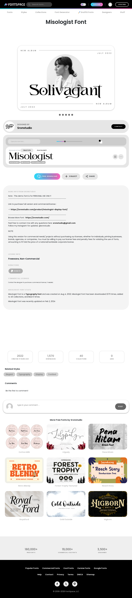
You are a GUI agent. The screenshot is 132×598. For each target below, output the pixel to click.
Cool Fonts (68, 568)
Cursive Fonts (83, 568)
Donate (17, 271)
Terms (70, 574)
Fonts (10, 12)
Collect (73, 176)
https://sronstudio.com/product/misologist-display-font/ (39, 209)
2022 (20, 356)
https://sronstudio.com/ (37, 217)
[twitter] (66, 584)
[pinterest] (74, 584)
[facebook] (57, 584)
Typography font (34, 294)
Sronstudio (24, 128)
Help (39, 574)
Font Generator (62, 12)
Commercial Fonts (51, 568)
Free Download (49, 176)
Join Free (122, 4)
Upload (96, 4)
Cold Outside (66, 519)
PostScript (42, 150)
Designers (107, 12)
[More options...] (120, 156)
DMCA (80, 574)
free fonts (31, 552)
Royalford (24, 519)
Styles (24, 12)
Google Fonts (100, 568)
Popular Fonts (32, 568)
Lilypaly (66, 452)
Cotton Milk (24, 452)
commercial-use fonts (67, 552)
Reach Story (108, 485)
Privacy (60, 574)
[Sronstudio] (10, 126)
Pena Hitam (107, 452)
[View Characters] (115, 156)
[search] (39, 4)
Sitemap (90, 574)
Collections (40, 12)
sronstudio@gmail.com (64, 223)
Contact (118, 126)
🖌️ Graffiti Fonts (86, 12)
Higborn (108, 519)
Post (120, 406)
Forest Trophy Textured (66, 485)
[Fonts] (14, 4)
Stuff (122, 12)
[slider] (65, 141)
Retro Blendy (24, 485)
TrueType (27, 150)
